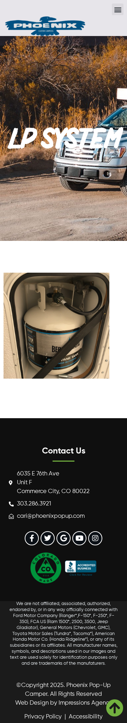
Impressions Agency (85, 703)
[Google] (63, 538)
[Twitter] (48, 538)
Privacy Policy (43, 717)
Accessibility (86, 717)
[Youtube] (79, 538)
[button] (117, 9)
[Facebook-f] (32, 538)
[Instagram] (95, 538)
